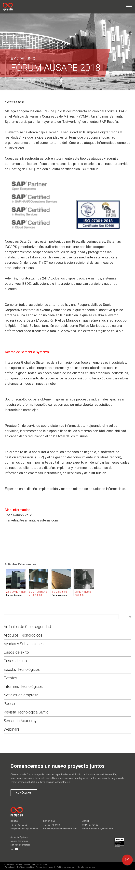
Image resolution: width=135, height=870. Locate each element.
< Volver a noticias (15, 101)
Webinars (12, 729)
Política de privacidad (45, 867)
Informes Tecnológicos (23, 686)
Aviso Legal (10, 867)
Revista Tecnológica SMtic (26, 712)
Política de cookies (25, 867)
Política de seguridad (66, 867)
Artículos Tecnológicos (23, 635)
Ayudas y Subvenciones (24, 643)
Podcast (11, 703)
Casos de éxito (16, 652)
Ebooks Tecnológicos (22, 669)
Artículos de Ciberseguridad (27, 626)
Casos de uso (15, 661)
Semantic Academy (20, 720)
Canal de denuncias (86, 867)
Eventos (10, 678)
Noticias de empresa (21, 695)
